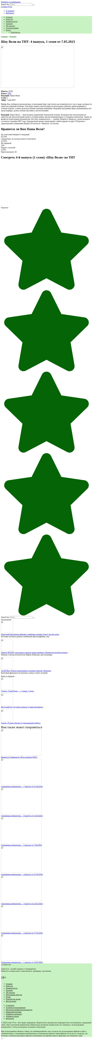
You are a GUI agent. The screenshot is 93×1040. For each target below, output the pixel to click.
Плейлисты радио (13, 999)
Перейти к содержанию (10, 2)
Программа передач (14, 995)
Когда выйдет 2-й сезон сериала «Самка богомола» (22, 707)
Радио (8, 30)
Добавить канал (12, 1016)
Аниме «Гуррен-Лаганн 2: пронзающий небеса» (21, 723)
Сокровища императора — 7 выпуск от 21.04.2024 (22, 786)
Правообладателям (13, 1012)
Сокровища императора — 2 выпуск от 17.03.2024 (22, 933)
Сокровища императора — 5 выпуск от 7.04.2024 (21, 845)
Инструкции (11, 1001)
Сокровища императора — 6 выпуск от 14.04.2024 (22, 816)
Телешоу (9, 24)
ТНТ (9, 93)
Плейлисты (15, 32)
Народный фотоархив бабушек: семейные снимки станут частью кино (30, 634)
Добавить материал (14, 1014)
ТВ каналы (10, 26)
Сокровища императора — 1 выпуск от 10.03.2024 (22, 962)
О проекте (10, 11)
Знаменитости (12, 21)
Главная (9, 17)
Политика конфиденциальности (19, 1010)
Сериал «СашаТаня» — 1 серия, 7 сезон (17, 691)
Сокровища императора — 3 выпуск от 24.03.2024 (22, 904)
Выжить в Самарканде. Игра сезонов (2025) (19, 757)
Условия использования (15, 1008)
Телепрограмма (12, 28)
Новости (9, 19)
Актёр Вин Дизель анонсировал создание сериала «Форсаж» (26, 671)
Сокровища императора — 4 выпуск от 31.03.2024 (22, 874)
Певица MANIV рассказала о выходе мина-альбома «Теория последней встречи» (34, 653)
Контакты (10, 13)
